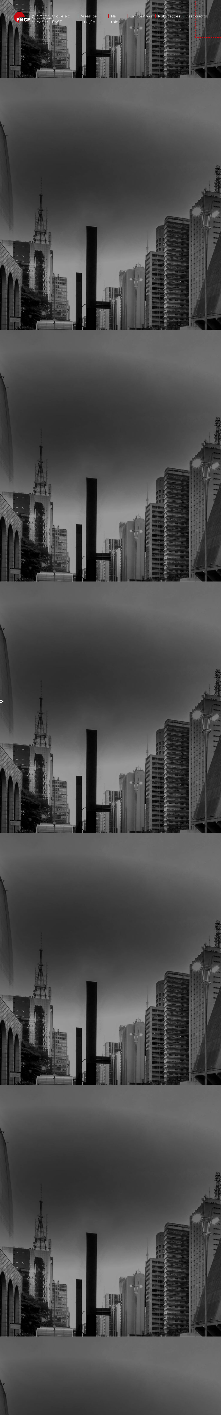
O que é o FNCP (61, 19)
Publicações (169, 16)
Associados (196, 16)
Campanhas (140, 16)
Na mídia (116, 19)
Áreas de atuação (89, 19)
